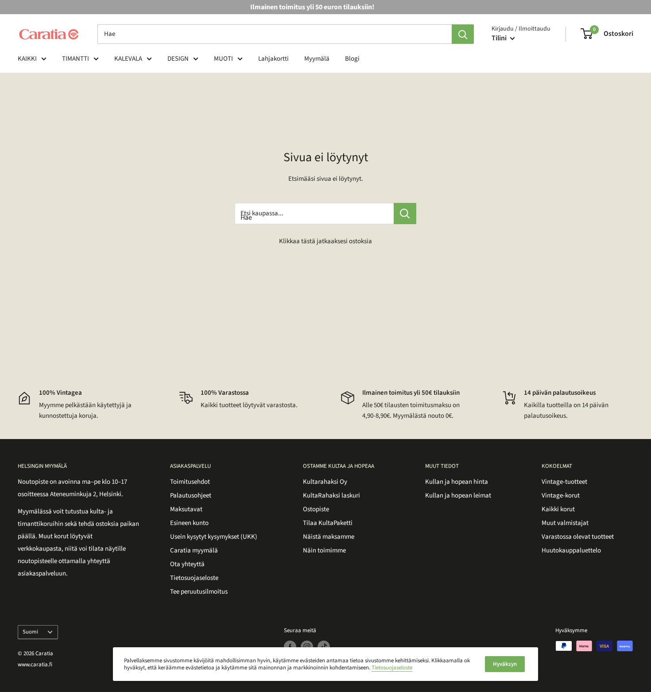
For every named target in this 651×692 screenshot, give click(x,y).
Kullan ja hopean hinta (456, 481)
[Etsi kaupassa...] (405, 213)
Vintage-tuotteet (564, 481)
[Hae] (463, 34)
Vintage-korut (561, 495)
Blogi (352, 58)
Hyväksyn (505, 664)
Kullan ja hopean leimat (458, 495)
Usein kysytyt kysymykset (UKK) (213, 536)
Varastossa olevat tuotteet (578, 536)
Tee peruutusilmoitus (199, 591)
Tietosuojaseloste (194, 578)
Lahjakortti (273, 58)
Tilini (500, 38)
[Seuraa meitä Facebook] (290, 647)
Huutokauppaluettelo (571, 550)
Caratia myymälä (194, 550)
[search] (274, 34)
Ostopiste (316, 509)
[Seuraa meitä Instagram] (307, 647)
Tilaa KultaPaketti (328, 523)
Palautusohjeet (190, 495)
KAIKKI (27, 58)
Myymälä (316, 58)
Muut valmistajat (565, 523)
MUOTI (223, 58)
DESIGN (178, 58)
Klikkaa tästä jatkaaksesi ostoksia (325, 241)
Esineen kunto (189, 523)
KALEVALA (128, 58)
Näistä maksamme (328, 536)
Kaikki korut (558, 509)
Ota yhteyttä (187, 564)
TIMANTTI (75, 58)
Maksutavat (186, 509)
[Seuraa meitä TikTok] (324, 647)
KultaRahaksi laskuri (331, 495)
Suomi (30, 632)
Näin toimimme (324, 550)
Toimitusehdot (190, 481)
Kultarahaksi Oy (325, 481)
